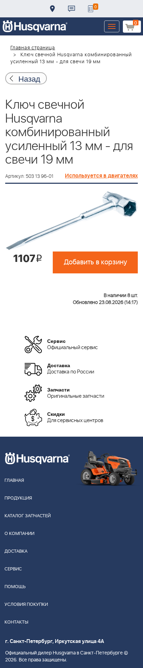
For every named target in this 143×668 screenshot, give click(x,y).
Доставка (52, 8)
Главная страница (32, 47)
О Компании (19, 533)
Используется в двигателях (101, 176)
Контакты (71, 8)
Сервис (13, 569)
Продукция (18, 498)
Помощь (15, 587)
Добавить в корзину (95, 262)
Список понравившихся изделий (90, 8)
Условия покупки (26, 604)
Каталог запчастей (28, 516)
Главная (14, 480)
